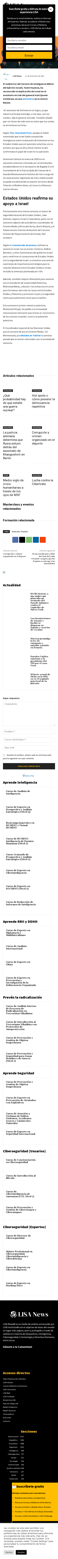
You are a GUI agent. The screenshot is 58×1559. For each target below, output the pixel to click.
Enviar (29, 55)
